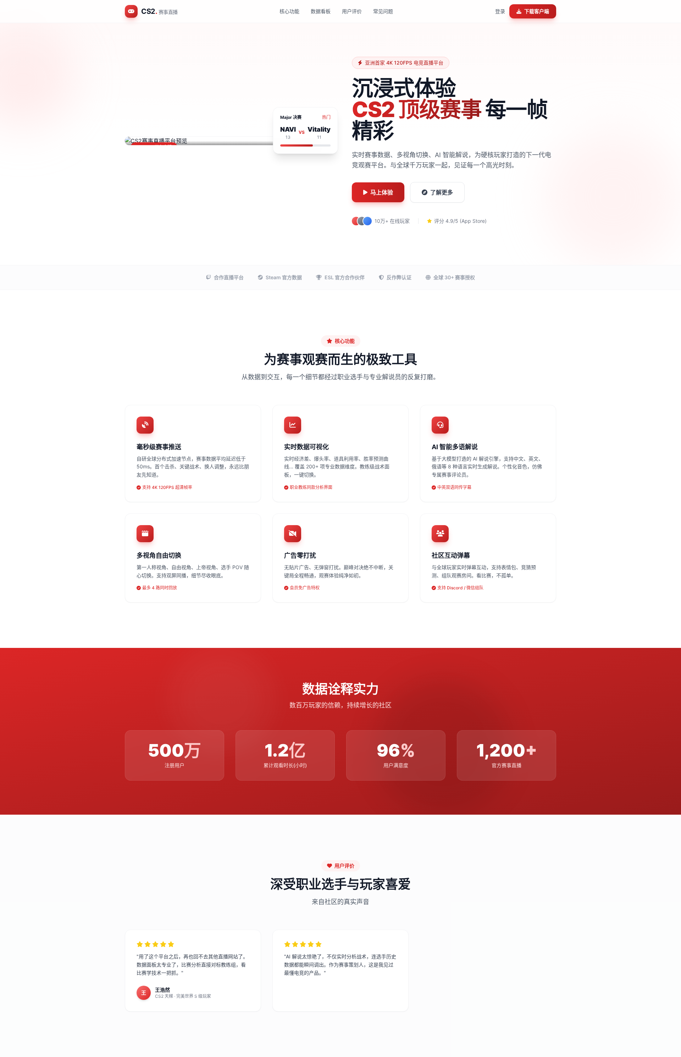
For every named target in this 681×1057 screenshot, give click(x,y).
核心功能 (289, 11)
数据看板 (321, 11)
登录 (500, 11)
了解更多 (441, 192)
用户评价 (352, 11)
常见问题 (383, 11)
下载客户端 (536, 11)
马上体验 (381, 192)
